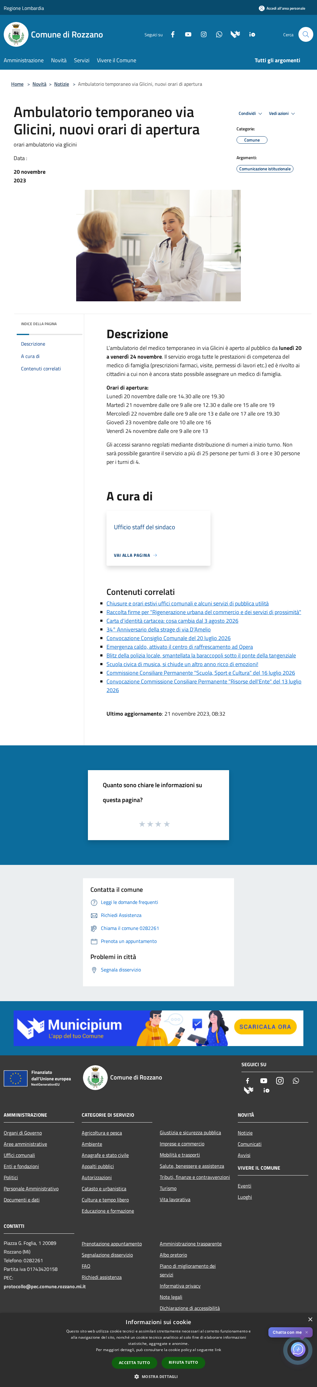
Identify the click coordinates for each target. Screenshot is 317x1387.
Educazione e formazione (108, 1211)
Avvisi (244, 1155)
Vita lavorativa (175, 1199)
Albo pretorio (173, 1254)
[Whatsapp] (217, 34)
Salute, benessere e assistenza (192, 1166)
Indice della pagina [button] (39, 324)
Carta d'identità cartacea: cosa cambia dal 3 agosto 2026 (172, 621)
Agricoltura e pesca (102, 1132)
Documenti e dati (22, 1199)
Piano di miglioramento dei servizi (188, 1270)
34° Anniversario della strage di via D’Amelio (158, 629)
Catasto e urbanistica (104, 1188)
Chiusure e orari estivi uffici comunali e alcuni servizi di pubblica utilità (187, 603)
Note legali (171, 1297)
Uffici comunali (19, 1155)
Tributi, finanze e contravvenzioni (195, 1177)
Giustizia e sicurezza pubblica (190, 1132)
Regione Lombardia (24, 8)
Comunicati (250, 1144)
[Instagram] (201, 34)
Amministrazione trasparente (191, 1243)
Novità (39, 84)
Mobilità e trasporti (180, 1154)
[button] (158, 1376)
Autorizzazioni (97, 1177)
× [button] (310, 1319)
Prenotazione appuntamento (112, 1243)
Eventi (244, 1185)
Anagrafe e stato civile (105, 1155)
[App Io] (250, 34)
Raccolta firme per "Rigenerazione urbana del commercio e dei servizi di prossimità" (203, 612)
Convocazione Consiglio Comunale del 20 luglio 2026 (168, 638)
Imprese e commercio (182, 1143)
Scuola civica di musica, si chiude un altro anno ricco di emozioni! (182, 664)
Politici (11, 1177)
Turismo (168, 1188)
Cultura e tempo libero (105, 1199)
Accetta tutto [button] (134, 1362)
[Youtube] (186, 34)
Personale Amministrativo (31, 1188)
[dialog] (158, 1350)
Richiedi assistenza (102, 1277)
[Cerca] (305, 34)
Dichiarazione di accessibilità (190, 1308)
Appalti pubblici (98, 1166)
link (218, 1349)
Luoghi (245, 1197)
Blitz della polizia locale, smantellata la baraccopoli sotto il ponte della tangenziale (201, 655)
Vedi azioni (279, 113)
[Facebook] (170, 34)
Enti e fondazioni (21, 1166)
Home (17, 84)
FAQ (86, 1266)
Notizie (61, 84)
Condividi (248, 113)
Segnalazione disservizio (107, 1254)
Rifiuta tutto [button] (183, 1362)
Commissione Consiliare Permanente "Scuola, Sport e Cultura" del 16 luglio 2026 (200, 673)
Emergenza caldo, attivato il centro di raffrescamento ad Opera (179, 647)
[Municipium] (233, 34)
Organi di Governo (23, 1132)
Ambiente (92, 1144)
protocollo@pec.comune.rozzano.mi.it (45, 1286)
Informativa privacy (180, 1285)
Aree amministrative (25, 1144)
